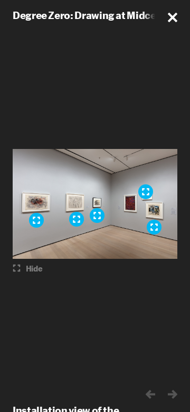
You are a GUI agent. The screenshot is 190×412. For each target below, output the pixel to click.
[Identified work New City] (36, 220)
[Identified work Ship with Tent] (97, 215)
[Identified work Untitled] (154, 227)
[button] (172, 17)
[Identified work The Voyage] (145, 191)
